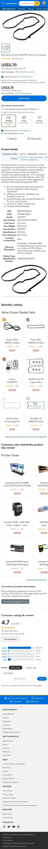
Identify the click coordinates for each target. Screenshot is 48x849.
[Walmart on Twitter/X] (8, 827)
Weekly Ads (33, 701)
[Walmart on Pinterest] (18, 827)
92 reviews (19, 59)
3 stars (4, 654)
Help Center (39, 698)
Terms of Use (7, 790)
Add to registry (35, 138)
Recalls (5, 771)
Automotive (23, 157)
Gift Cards (6, 755)
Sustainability (8, 728)
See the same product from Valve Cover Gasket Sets (26, 436)
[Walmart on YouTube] (13, 827)
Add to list (13, 138)
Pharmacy (6, 767)
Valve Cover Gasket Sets (29, 160)
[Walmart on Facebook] (4, 827)
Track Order (17, 701)
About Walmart (8, 714)
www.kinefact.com (26, 76)
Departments (10, 8)
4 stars (4, 651)
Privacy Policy (8, 794)
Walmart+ (6, 751)
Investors (6, 725)
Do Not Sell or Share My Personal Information (20, 805)
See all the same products (36, 579)
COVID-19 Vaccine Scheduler (14, 764)
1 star (5, 659)
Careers (6, 717)
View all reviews (10, 639)
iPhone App (7, 814)
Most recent (15, 667)
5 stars (4, 648)
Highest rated (31, 667)
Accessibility (7, 775)
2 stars (4, 656)
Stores (5, 744)
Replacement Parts (36, 157)
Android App (7, 817)
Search (42, 678)
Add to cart (24, 98)
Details (21, 133)
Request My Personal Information (15, 801)
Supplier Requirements (11, 732)
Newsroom (7, 721)
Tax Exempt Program (10, 782)
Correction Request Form (15, 601)
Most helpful (8, 673)
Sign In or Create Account (17, 698)
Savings (30, 8)
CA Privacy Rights (9, 798)
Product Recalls (8, 778)
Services (22, 8)
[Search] (37, 3)
